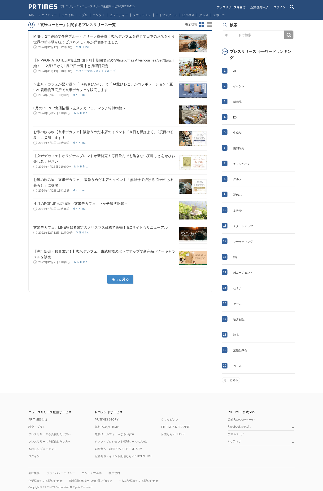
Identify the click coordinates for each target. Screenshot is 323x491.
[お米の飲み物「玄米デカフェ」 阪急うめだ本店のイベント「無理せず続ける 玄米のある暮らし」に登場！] (193, 186)
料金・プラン (36, 427)
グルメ (203, 15)
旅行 (236, 257)
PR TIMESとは (37, 419)
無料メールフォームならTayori (114, 434)
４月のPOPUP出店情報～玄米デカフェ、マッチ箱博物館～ (80, 204)
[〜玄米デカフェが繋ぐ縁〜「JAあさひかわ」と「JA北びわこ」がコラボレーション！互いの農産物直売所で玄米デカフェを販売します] (193, 90)
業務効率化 (240, 350)
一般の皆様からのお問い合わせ (138, 480)
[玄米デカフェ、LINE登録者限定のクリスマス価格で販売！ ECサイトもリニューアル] (193, 234)
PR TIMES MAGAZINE (175, 427)
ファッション (142, 15)
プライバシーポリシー (61, 473)
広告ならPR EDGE (173, 434)
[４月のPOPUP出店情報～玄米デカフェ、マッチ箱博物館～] (193, 210)
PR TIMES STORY (106, 419)
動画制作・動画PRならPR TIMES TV (118, 449)
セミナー (238, 288)
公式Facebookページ (241, 419)
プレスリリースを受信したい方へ (49, 434)
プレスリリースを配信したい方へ (49, 441)
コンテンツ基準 (92, 473)
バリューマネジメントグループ (96, 71)
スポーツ (219, 15)
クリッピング (169, 419)
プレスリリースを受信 (231, 7)
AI (234, 71)
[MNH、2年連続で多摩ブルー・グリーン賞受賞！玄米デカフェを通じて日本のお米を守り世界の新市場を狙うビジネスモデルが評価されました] (193, 43)
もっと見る (120, 279)
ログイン (279, 7)
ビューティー (118, 15)
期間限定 (238, 148)
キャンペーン (241, 164)
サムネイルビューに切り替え (202, 24)
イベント (238, 86)
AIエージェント (243, 272)
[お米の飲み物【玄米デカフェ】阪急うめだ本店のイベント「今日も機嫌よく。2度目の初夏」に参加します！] (193, 138)
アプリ (83, 15)
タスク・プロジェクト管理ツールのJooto (121, 441)
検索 (288, 35)
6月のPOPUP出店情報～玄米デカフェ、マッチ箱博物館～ (79, 108)
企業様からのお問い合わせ (45, 480)
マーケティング (243, 241)
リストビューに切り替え (209, 24)
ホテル (237, 210)
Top (31, 15)
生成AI (237, 132)
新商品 (237, 102)
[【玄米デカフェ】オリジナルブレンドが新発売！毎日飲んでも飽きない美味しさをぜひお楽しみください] (193, 162)
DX (235, 117)
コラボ (237, 366)
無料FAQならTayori (107, 427)
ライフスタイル (166, 15)
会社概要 (34, 473)
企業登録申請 (259, 7)
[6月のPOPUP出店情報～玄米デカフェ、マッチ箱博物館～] (193, 114)
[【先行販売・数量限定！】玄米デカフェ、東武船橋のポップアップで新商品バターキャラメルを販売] (193, 258)
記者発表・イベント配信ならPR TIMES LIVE (123, 456)
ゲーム (237, 304)
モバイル (67, 15)
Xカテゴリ (234, 441)
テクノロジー (47, 15)
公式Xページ (236, 434)
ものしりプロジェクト (42, 449)
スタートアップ (243, 226)
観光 (236, 335)
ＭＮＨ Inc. (83, 47)
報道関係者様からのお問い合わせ (90, 480)
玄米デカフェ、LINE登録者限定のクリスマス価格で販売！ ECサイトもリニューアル (100, 227)
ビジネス (188, 15)
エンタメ (98, 15)
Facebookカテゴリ (240, 426)
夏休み (237, 195)
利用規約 (114, 473)
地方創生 (238, 319)
